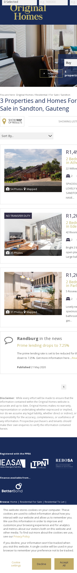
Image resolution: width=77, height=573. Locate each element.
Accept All (64, 563)
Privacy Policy (22, 536)
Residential (41, 94)
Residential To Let (54, 501)
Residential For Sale (31, 501)
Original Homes (24, 94)
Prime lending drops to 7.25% (43, 345)
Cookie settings (16, 563)
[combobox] (24, 136)
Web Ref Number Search (52, 73)
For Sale (54, 94)
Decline (41, 564)
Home (13, 501)
